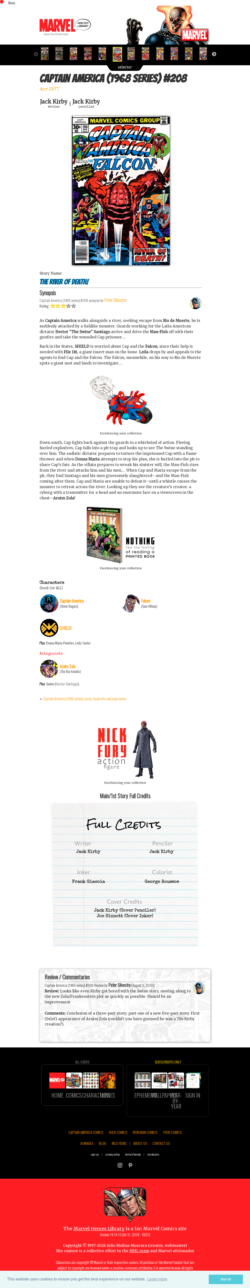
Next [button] (214, 54)
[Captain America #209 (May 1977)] (133, 53)
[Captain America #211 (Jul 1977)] (162, 53)
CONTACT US (161, 1143)
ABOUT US (140, 1143)
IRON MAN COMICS (145, 1132)
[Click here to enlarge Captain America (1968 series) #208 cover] (121, 263)
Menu (11, 2)
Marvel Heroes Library (99, 1229)
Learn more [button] (157, 1279)
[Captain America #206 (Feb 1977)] (90, 53)
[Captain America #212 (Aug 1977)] (176, 53)
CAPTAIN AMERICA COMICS (85, 1132)
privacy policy (112, 1154)
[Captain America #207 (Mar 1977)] (104, 53)
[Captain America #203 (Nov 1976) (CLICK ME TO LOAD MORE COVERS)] (47, 53)
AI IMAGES (86, 1143)
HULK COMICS (118, 1132)
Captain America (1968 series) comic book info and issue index (84, 698)
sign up (95, 1154)
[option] (47, 54)
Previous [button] (35, 54)
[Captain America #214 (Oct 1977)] (205, 53)
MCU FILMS (119, 1143)
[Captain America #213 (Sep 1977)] (191, 53)
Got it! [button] (226, 1279)
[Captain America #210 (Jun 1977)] (147, 53)
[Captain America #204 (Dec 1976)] (61, 53)
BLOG (102, 1143)
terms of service (133, 1154)
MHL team (139, 1251)
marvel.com (153, 1154)
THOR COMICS (172, 1132)
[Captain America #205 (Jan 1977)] (75, 53)
